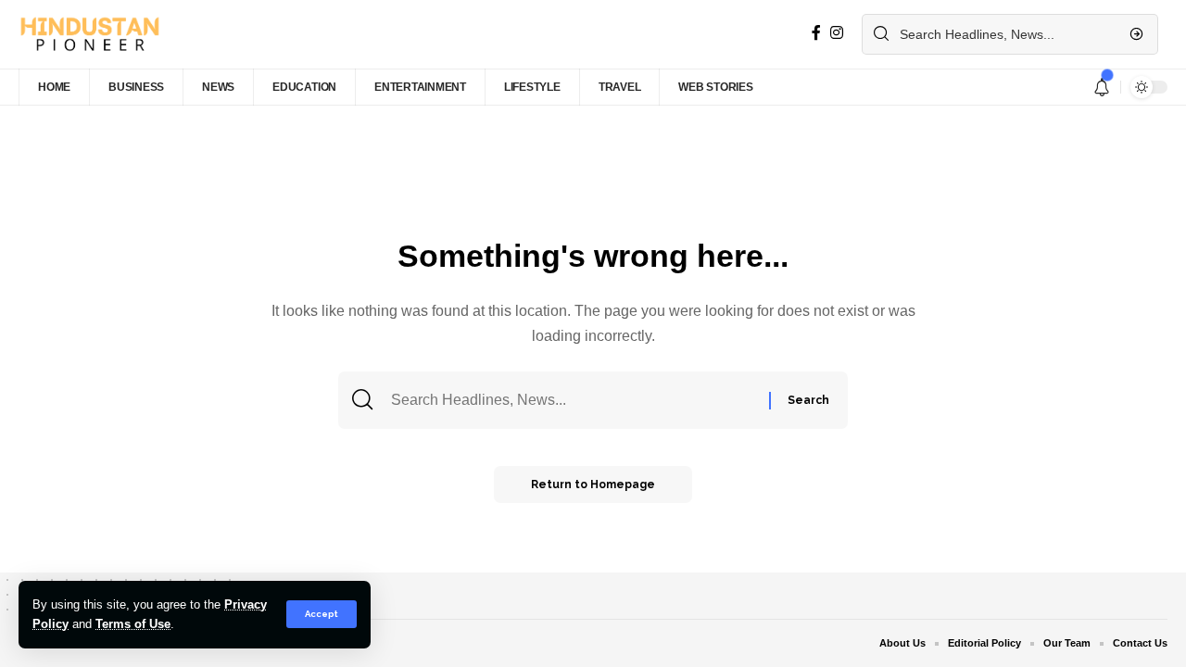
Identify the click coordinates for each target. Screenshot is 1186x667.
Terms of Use (132, 624)
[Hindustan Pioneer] (89, 34)
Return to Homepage (593, 484)
